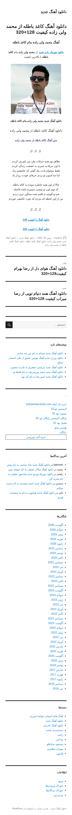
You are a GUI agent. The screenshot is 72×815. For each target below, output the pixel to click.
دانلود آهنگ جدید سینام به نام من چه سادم (40, 353)
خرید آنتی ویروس (36, 437)
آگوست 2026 (55, 525)
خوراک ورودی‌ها (54, 785)
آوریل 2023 (56, 609)
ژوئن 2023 (57, 599)
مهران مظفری (55, 748)
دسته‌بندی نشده (54, 730)
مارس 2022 (56, 646)
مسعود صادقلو (55, 744)
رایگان (62, 432)
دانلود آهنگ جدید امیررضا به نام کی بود (42, 376)
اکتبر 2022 (57, 613)
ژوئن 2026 (57, 534)
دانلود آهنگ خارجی (53, 725)
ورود (60, 781)
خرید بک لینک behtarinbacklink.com (46, 404)
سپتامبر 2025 (55, 562)
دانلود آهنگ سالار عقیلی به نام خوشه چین (30, 469)
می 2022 (58, 637)
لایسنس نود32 (58, 408)
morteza (58, 238)
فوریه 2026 (56, 539)
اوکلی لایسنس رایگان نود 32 (50, 418)
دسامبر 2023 (55, 576)
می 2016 (58, 688)
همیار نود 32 (59, 422)
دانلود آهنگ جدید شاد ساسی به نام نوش (28, 464)
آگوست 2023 (55, 590)
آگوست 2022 (55, 623)
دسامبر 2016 (55, 683)
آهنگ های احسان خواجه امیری (46, 716)
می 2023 (58, 604)
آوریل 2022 (56, 641)
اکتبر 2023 (57, 581)
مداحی (59, 739)
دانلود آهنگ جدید (53, 12)
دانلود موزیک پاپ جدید (51, 52)
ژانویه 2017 (56, 679)
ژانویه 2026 (56, 543)
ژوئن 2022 (57, 632)
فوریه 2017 (56, 674)
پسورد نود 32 (59, 413)
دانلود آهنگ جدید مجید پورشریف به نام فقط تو (38, 372)
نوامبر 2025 (56, 553)
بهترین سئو (60, 427)
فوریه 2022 (56, 651)
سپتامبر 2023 (55, 585)
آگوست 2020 (55, 655)
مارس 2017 (56, 669)
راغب (60, 734)
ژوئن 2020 (57, 660)
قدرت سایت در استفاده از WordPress (30, 808)
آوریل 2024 (56, 571)
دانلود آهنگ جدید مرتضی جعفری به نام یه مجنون (37, 367)
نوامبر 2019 (56, 665)
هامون (59, 753)
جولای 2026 (56, 529)
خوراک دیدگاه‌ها (54, 790)
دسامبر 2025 (55, 548)
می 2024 (58, 567)
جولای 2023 (56, 595)
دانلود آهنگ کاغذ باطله (36, 241)
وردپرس (58, 795)
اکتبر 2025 (57, 557)
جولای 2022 (56, 627)
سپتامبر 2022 (55, 618)
